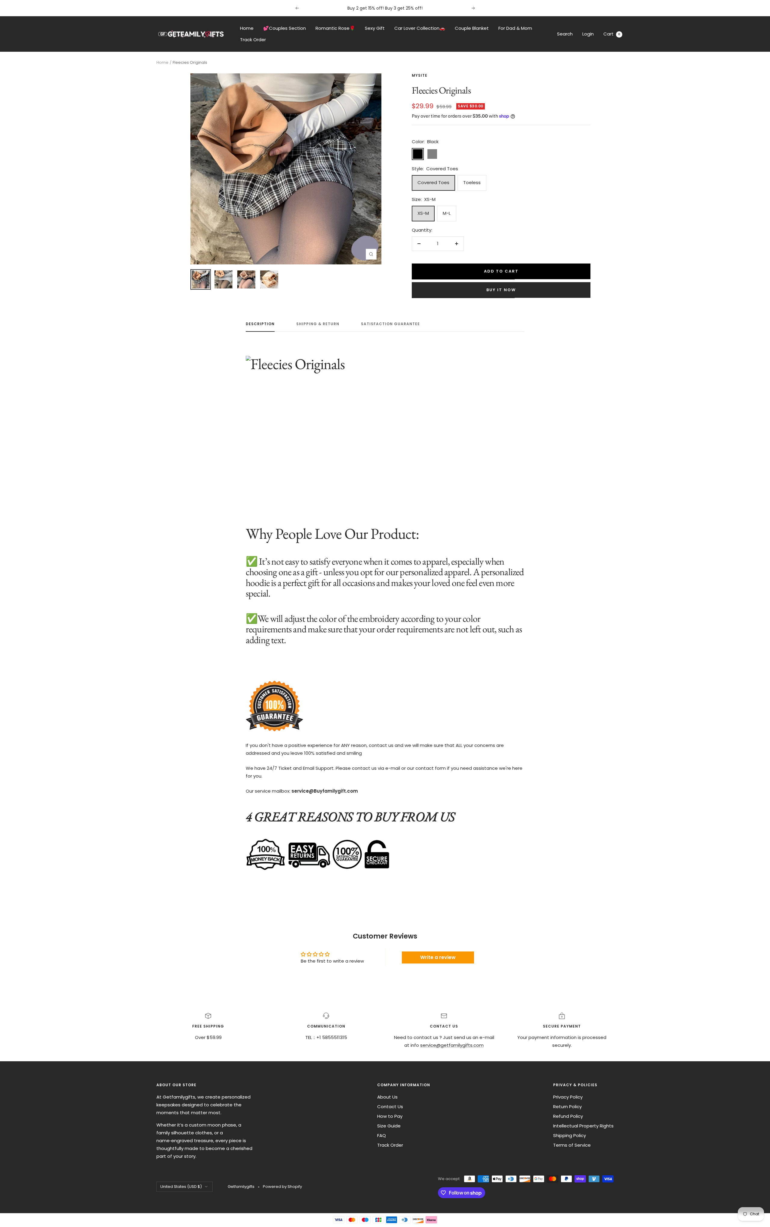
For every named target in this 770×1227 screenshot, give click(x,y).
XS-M (423, 213)
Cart (611, 34)
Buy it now (501, 290)
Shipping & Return (317, 324)
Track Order (253, 39)
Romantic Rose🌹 (335, 28)
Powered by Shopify (282, 1186)
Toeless (472, 182)
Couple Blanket (472, 28)
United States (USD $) (181, 1186)
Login (588, 34)
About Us (387, 1097)
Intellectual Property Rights (583, 1126)
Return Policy (567, 1106)
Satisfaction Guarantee (390, 324)
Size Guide (389, 1126)
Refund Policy (568, 1116)
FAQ (381, 1135)
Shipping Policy (569, 1135)
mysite (419, 75)
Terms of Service (572, 1145)
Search (565, 34)
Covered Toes (433, 182)
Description (260, 324)
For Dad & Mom (515, 28)
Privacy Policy (568, 1097)
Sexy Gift (375, 28)
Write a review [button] (438, 957)
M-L (447, 213)
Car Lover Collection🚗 (419, 28)
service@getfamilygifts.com (452, 1045)
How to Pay (389, 1116)
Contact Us (390, 1106)
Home (247, 28)
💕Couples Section (284, 28)
